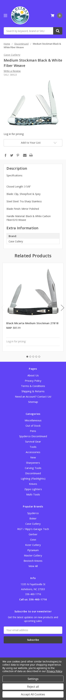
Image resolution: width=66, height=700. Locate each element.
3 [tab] (33, 356)
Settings (33, 679)
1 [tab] (27, 356)
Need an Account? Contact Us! (33, 396)
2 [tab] (30, 356)
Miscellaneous (33, 420)
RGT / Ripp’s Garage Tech (33, 529)
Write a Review (12, 71)
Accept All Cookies (33, 694)
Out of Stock (33, 425)
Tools (33, 447)
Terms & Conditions (33, 386)
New (33, 457)
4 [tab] (36, 356)
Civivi (33, 539)
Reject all (33, 687)
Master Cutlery (33, 555)
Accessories (33, 452)
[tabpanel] (33, 307)
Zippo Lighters (33, 489)
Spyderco (33, 513)
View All (33, 566)
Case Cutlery (33, 523)
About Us (33, 375)
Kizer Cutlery (33, 545)
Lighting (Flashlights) (33, 478)
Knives (33, 484)
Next (62, 307)
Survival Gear (33, 441)
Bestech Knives (33, 560)
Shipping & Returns (33, 391)
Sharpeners (33, 462)
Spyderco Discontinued (33, 436)
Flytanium (33, 550)
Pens (33, 431)
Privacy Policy (33, 380)
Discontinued (33, 473)
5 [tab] (39, 356)
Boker (33, 518)
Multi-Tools (33, 494)
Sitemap (33, 402)
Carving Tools (33, 468)
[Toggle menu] (5, 15)
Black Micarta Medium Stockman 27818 (32, 323)
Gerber (33, 534)
